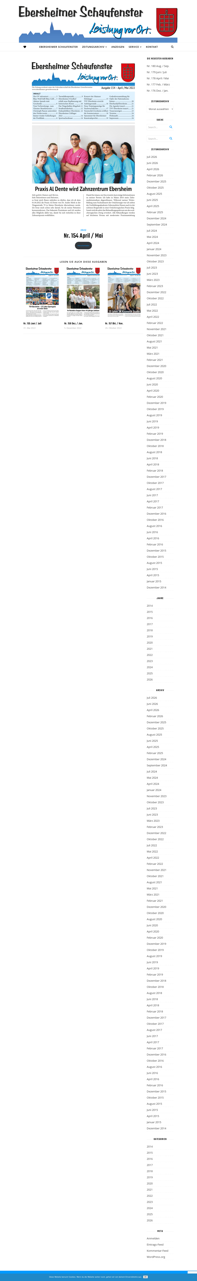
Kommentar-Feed (157, 1251)
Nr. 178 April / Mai (158, 78)
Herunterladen (83, 245)
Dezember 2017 (156, 477)
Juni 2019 (152, 421)
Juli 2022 (152, 304)
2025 (150, 673)
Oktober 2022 (155, 298)
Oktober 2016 (155, 520)
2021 (150, 649)
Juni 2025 (152, 200)
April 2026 (153, 169)
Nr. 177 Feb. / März (158, 84)
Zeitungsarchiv (93, 46)
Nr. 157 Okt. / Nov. (114, 324)
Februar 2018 (155, 470)
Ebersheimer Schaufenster (58, 46)
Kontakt (152, 46)
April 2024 (153, 243)
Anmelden (153, 1238)
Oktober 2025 (155, 187)
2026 (150, 679)
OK (145, 1277)
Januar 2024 (154, 249)
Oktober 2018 (155, 446)
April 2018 (153, 464)
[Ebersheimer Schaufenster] (98, 21)
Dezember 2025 (156, 181)
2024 (150, 667)
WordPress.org (156, 1257)
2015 (150, 612)
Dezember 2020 (156, 366)
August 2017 (154, 489)
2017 (150, 624)
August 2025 (154, 194)
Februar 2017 (155, 507)
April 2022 (153, 317)
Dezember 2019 (156, 403)
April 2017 (153, 501)
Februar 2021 (155, 360)
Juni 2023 (152, 274)
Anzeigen (117, 46)
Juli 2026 (152, 157)
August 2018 (154, 452)
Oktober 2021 (155, 335)
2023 (150, 661)
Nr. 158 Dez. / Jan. (73, 324)
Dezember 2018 (156, 440)
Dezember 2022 (156, 292)
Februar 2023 (155, 286)
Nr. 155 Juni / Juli (32, 324)
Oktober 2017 (155, 483)
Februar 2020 (155, 397)
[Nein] (193, 1277)
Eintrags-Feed (155, 1244)
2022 (83, 230)
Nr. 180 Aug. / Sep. (158, 66)
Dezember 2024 (156, 218)
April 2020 (153, 390)
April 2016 (153, 538)
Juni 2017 (152, 495)
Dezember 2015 (156, 550)
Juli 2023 (152, 267)
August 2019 (154, 415)
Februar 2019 (155, 433)
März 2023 (153, 280)
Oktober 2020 (155, 372)
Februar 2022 (155, 323)
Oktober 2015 (155, 557)
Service (134, 46)
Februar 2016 (155, 544)
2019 (150, 636)
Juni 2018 (152, 458)
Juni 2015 (152, 569)
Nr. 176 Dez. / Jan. (157, 90)
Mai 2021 (152, 347)
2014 (150, 605)
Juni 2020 (152, 384)
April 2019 (153, 427)
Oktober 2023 (155, 261)
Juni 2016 (152, 532)
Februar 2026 (155, 175)
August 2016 (154, 526)
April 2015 (153, 575)
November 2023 (156, 255)
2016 (150, 618)
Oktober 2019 (155, 409)
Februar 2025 (155, 212)
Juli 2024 (152, 230)
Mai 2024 (152, 237)
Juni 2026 (152, 163)
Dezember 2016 (156, 513)
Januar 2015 (154, 581)
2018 (150, 630)
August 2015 (154, 563)
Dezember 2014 (156, 587)
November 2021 (156, 329)
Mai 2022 (152, 310)
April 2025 (153, 206)
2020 (150, 642)
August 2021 (154, 341)
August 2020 (154, 378)
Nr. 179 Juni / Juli (157, 72)
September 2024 (157, 224)
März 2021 (153, 353)
